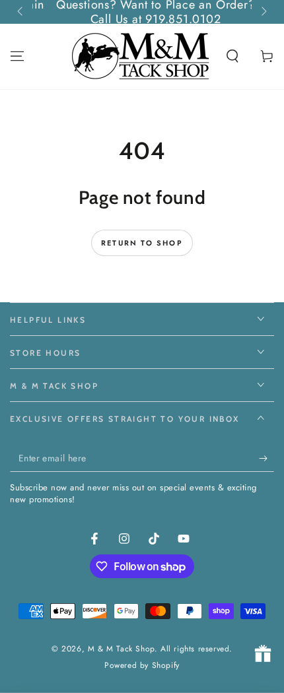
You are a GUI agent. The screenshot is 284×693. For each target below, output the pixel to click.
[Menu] (17, 56)
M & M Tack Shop (121, 649)
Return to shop (142, 243)
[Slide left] (21, 12)
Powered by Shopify (142, 665)
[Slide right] (263, 12)
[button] (232, 56)
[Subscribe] (266, 458)
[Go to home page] (142, 56)
